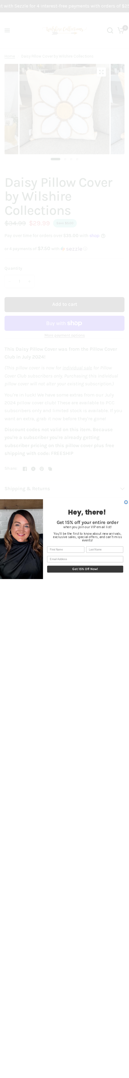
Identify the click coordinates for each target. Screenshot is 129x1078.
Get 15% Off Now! (85, 569)
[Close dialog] (126, 502)
